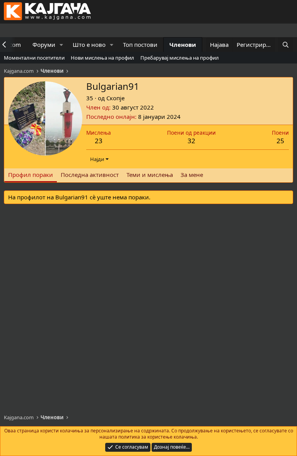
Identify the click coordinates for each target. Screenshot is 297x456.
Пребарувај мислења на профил (179, 57)
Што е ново (89, 44)
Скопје (115, 98)
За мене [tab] (192, 174)
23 (98, 140)
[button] (61, 45)
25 (280, 140)
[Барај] (285, 45)
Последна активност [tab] (90, 174)
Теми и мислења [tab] (149, 174)
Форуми (43, 44)
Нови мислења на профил (102, 57)
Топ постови (140, 44)
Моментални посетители (34, 57)
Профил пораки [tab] (30, 174)
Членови (182, 44)
